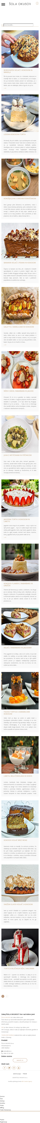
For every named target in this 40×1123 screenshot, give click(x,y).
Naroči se (20, 1060)
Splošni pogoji (17, 1074)
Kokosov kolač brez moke (15, 840)
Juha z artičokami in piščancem (18, 455)
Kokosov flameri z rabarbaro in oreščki (18, 584)
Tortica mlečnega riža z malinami (19, 968)
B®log (2, 1108)
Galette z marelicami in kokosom (19, 327)
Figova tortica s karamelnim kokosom (17, 713)
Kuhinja (2, 1101)
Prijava (2, 1119)
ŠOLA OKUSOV (5, 1017)
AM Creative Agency (27, 1081)
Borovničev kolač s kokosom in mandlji (18, 71)
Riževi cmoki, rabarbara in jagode (18, 391)
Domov (2, 1096)
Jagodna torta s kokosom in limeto (17, 520)
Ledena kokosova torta (14, 134)
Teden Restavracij (5, 1110)
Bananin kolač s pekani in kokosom (20, 263)
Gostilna (2, 1103)
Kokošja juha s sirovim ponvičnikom (20, 198)
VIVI (2, 1027)
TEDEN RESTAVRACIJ (7, 1035)
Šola (1, 1099)
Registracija (3, 1122)
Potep (2, 1105)
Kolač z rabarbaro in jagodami (18, 648)
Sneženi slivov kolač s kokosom (18, 904)
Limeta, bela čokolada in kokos (18, 776)
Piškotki (25, 1074)
